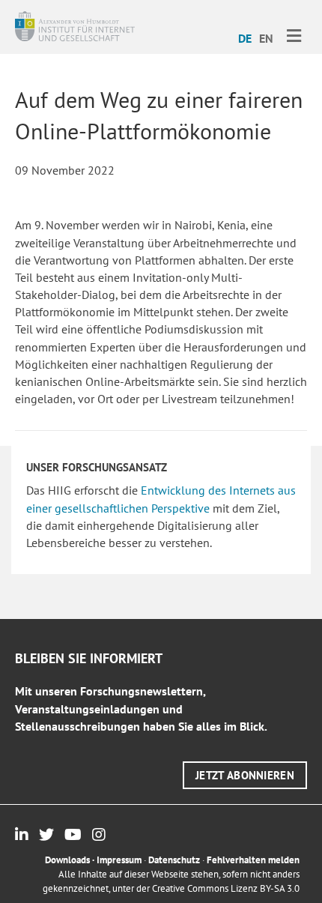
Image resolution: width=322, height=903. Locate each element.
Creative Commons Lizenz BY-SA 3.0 (226, 888)
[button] (245, 775)
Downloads (67, 860)
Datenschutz (174, 860)
